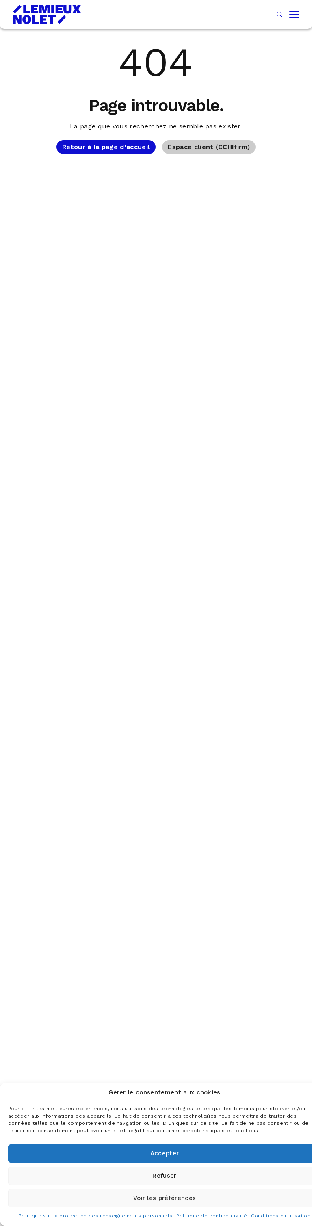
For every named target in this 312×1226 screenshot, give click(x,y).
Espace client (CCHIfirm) (209, 147)
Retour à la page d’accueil (106, 147)
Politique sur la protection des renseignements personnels (95, 1216)
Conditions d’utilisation (280, 1216)
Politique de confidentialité (211, 1216)
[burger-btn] (294, 15)
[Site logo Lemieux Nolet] (47, 14)
